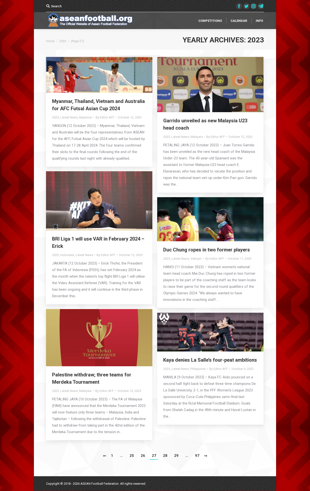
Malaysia (196, 137)
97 (197, 455)
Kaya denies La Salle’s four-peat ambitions (210, 360)
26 (143, 455)
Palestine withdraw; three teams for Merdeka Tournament (91, 378)
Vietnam (196, 258)
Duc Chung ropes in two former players (206, 250)
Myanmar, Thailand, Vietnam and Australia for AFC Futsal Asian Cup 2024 (98, 104)
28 (165, 455)
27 (154, 455)
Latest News (69, 117)
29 (176, 455)
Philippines (198, 369)
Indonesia (67, 255)
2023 (55, 117)
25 (132, 455)
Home (50, 41)
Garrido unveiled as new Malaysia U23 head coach (205, 124)
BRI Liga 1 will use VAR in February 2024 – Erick (98, 242)
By (105, 117)
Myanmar (85, 117)
